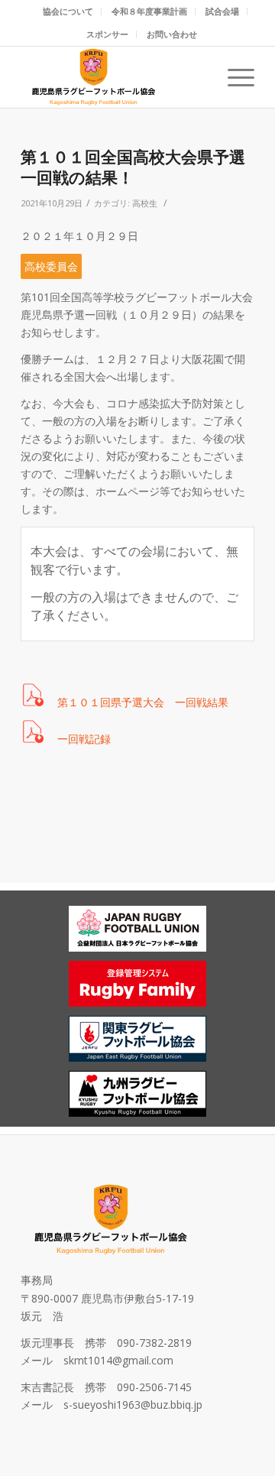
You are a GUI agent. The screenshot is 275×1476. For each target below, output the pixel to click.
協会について (68, 11)
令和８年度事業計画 (149, 11)
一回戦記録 (84, 739)
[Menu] (233, 77)
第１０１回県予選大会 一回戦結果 (142, 702)
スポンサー (107, 34)
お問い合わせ (172, 34)
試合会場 (222, 11)
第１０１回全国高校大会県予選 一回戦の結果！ (141, 167)
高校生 (144, 203)
